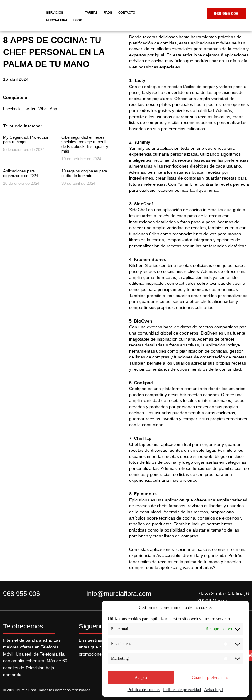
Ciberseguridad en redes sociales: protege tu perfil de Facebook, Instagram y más (84, 144)
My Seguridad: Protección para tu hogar (26, 139)
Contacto (126, 12)
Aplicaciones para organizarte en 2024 (20, 173)
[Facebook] (84, 666)
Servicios (54, 12)
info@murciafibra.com (118, 594)
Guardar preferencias (210, 677)
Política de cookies (144, 689)
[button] (12, 109)
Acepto (141, 677)
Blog (77, 20)
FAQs (108, 12)
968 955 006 (21, 594)
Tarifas (91, 12)
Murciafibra (56, 20)
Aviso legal (213, 689)
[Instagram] (98, 666)
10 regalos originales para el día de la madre (84, 173)
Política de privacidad (182, 689)
